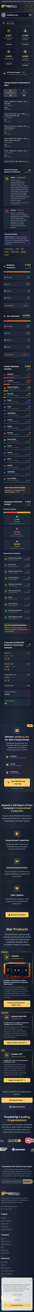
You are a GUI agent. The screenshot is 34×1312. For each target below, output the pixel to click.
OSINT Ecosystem (6, 1274)
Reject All (17, 1300)
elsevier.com (8, 664)
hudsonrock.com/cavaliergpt (18, 1056)
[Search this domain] (5, 659)
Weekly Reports (5, 1268)
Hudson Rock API (6, 1221)
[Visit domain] (8, 659)
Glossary (3, 1265)
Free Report (4, 1226)
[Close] (30, 1280)
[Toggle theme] (27, 6)
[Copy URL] (29, 102)
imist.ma (7, 653)
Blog (2, 1247)
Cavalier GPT (5, 1224)
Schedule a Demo (6, 1229)
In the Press (4, 1250)
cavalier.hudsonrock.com (18, 958)
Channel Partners (6, 1244)
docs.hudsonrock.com (16, 1019)
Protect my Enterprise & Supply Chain (16, 1004)
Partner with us (5, 1241)
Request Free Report (18, 915)
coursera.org (8, 685)
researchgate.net (10, 674)
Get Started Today (15, 1100)
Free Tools (4, 1262)
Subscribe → (28, 1181)
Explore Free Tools (18, 1107)
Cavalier (3, 1218)
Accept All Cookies (17, 1305)
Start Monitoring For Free (18, 782)
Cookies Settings (17, 1295)
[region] (17, 1294)
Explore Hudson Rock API (16, 1043)
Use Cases (4, 1276)
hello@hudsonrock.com (10, 1206)
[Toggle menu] (31, 6)
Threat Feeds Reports (7, 1271)
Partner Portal (5, 1253)
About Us (4, 1238)
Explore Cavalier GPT (16, 1080)
